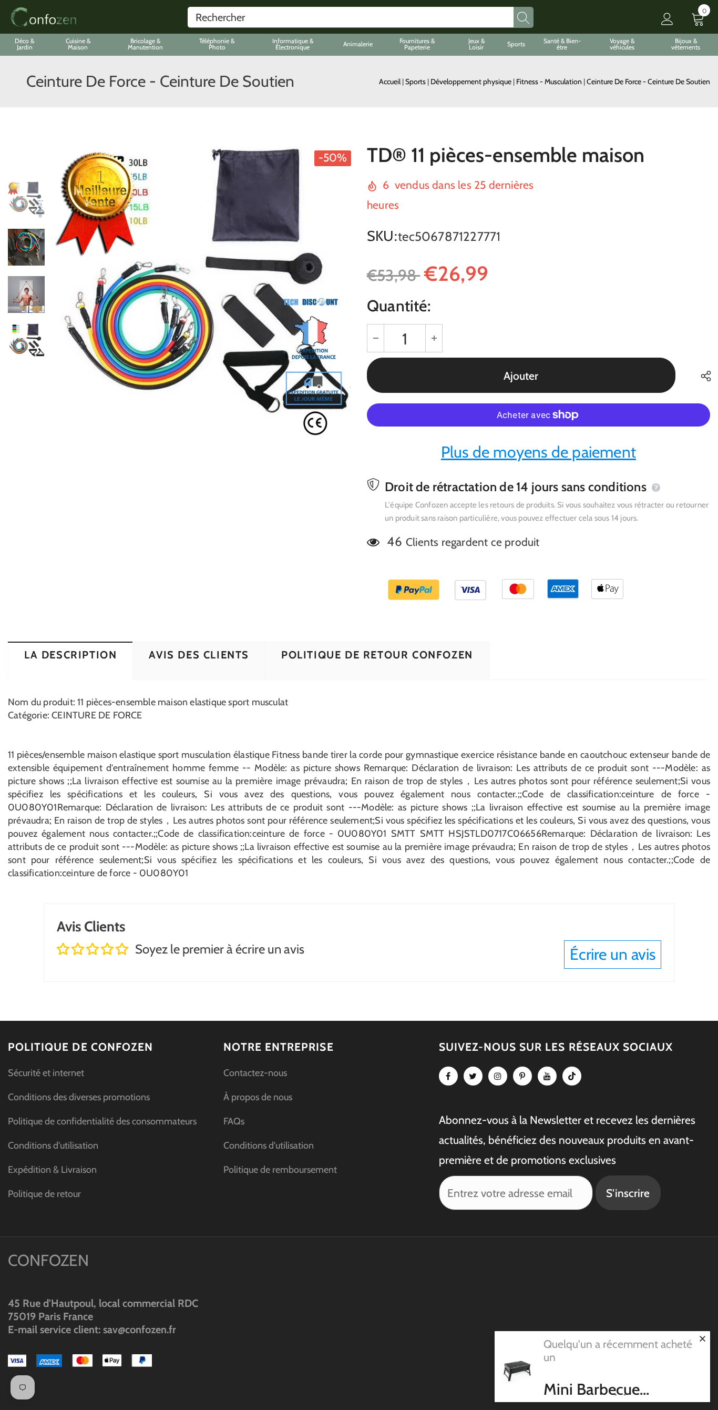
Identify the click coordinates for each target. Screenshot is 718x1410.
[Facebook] (448, 1076)
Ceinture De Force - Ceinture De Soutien (648, 81)
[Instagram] (497, 1076)
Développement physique (471, 81)
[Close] (702, 1338)
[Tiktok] (571, 1076)
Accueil (390, 81)
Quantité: (398, 306)
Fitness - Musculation (549, 81)
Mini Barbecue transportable (591, 1389)
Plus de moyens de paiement (538, 452)
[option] (203, 294)
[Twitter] (473, 1076)
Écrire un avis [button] (612, 954)
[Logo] (43, 17)
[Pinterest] (522, 1076)
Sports (416, 81)
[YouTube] (547, 1076)
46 (394, 541)
